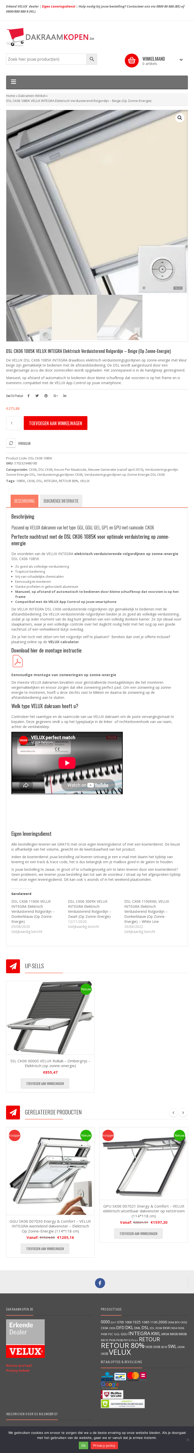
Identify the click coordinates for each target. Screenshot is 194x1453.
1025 (137, 1322)
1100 (153, 1322)
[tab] (24, 501)
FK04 (174, 1328)
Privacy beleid (17, 1370)
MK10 (104, 1340)
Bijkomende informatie (61, 501)
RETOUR (149, 1339)
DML (137, 1328)
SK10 (164, 1347)
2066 (171, 1322)
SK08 (156, 1347)
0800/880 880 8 (17, 11)
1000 (128, 1322)
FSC (110, 1334)
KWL (156, 1333)
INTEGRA (50, 481)
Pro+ (134, 1340)
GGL (117, 1334)
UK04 (181, 1347)
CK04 (104, 1328)
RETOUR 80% (68, 481)
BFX (177, 1322)
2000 (162, 1321)
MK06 (174, 1334)
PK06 (112, 1340)
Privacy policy (104, 1445)
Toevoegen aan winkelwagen (55, 423)
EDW (159, 1328)
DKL (129, 1327)
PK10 (127, 1340)
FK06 (181, 1328)
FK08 (104, 1334)
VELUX (85, 481)
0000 (105, 1322)
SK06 (148, 1347)
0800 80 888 (165, 6)
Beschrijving (24, 501)
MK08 (183, 1334)
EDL (152, 1328)
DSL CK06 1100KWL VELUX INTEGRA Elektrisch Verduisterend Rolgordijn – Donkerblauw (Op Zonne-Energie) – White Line (146, 911)
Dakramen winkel (31, 95)
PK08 (119, 1340)
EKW (166, 1328)
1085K (20, 481)
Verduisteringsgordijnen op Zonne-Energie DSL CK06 (124, 474)
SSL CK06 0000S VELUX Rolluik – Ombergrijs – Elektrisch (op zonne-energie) (50, 1063)
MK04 (165, 1334)
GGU (124, 1334)
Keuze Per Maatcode (70, 469)
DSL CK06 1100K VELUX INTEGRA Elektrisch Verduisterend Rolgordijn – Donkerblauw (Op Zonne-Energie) (33, 911)
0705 (120, 1322)
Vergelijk (24, 443)
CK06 (33, 469)
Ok (83, 1445)
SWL (172, 1346)
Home (10, 95)
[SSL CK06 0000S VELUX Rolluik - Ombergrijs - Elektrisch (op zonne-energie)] (50, 1018)
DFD (120, 1327)
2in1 (113, 1322)
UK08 (104, 1354)
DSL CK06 (45, 469)
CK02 (183, 1322)
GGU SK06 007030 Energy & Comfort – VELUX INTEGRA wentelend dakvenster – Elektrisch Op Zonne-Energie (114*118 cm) (50, 1226)
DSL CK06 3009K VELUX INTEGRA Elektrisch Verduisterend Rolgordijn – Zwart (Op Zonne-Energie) (89, 909)
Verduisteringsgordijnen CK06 (60, 474)
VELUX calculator (63, 641)
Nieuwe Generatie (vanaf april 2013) (115, 469)
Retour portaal (19, 1365)
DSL (39, 481)
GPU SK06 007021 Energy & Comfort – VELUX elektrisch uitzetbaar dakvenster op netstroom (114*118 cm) (144, 1211)
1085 (145, 1322)
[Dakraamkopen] (97, 37)
